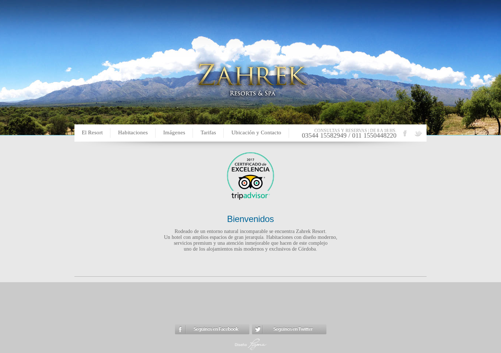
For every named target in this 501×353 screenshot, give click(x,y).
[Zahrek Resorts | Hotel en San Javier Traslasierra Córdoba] (418, 136)
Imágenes (174, 132)
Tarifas (208, 132)
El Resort (92, 132)
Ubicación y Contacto (256, 132)
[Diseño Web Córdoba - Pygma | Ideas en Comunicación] (250, 350)
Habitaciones (133, 132)
